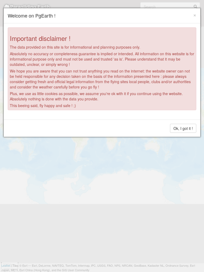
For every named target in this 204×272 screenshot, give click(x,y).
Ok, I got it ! (183, 128)
